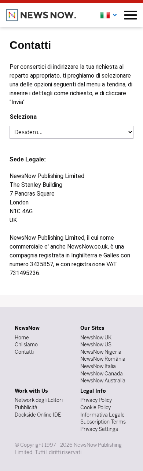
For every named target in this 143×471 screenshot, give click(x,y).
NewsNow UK (95, 337)
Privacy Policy (96, 400)
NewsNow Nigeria (100, 352)
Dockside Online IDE (38, 414)
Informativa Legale (102, 414)
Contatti (24, 352)
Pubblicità (26, 407)
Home (22, 337)
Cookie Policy (95, 407)
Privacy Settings (99, 429)
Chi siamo (26, 344)
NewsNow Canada (101, 373)
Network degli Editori (39, 400)
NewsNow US (95, 344)
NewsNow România (102, 359)
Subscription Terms (103, 421)
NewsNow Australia (102, 380)
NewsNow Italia (98, 366)
